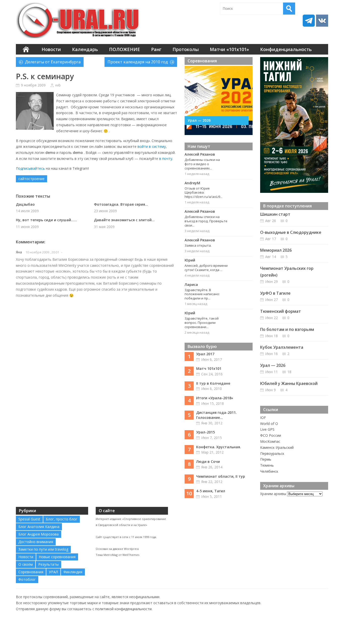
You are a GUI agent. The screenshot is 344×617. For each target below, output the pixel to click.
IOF (263, 417)
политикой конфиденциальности (123, 608)
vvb (58, 85)
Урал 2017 (205, 353)
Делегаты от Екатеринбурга (53, 62)
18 (289, 371)
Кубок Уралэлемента (281, 347)
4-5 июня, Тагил (210, 491)
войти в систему (151, 146)
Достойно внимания (35, 541)
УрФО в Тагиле (275, 293)
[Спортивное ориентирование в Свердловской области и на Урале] (79, 20)
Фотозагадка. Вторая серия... (121, 204)
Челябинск (269, 471)
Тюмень (267, 465)
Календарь (85, 49)
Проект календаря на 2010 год (138, 62)
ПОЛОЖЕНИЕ (124, 49)
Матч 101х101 (208, 368)
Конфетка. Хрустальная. (218, 447)
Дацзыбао (25, 204)
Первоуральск (272, 453)
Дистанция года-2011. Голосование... (216, 415)
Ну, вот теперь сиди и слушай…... (46, 219)
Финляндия (72, 571)
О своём (25, 564)
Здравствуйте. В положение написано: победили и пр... (202, 294)
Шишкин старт (275, 214)
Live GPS (267, 429)
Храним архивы (273, 493)
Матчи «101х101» (229, 49)
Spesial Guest (29, 519)
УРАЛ (53, 571)
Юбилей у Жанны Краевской (289, 383)
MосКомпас (270, 441)
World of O (269, 423)
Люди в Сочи (208, 461)
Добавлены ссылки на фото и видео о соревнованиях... (202, 163)
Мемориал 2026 (276, 250)
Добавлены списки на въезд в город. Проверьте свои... (206, 221)
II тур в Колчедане (213, 383)
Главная (26, 49)
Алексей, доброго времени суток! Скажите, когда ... (206, 267)
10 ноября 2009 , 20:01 (42, 252)
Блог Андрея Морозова (38, 534)
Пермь (265, 459)
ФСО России (270, 435)
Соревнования (30, 571)
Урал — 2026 (199, 120)
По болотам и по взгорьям (287, 329)
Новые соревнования (57, 556)
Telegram (309, 21)
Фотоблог (27, 579)
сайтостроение (31, 178)
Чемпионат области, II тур (220, 476)
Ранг (156, 49)
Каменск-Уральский (277, 447)
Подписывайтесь (30, 168)
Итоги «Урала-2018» (214, 397)
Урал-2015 (205, 432)
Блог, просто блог (61, 519)
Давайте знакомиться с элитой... (124, 219)
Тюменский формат (280, 311)
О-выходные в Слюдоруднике (290, 232)
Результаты (48, 564)
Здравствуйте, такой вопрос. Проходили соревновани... (202, 322)
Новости (51, 49)
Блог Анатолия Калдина (38, 526)
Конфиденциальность (286, 49)
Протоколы (186, 49)
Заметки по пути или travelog (43, 549)
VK (322, 21)
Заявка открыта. (198, 245)
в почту (165, 158)
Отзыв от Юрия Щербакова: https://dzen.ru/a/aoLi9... (203, 192)
